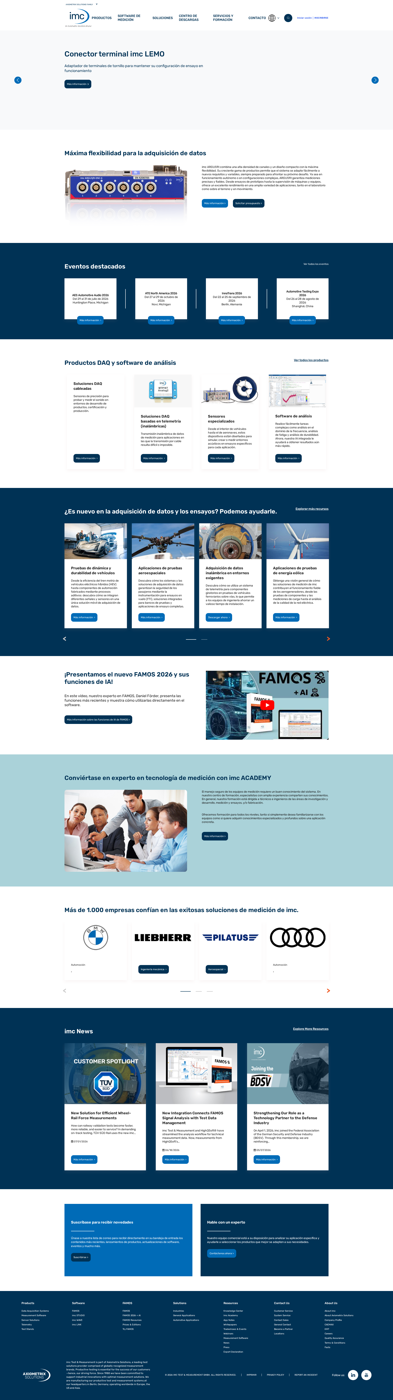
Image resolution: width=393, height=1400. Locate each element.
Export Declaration (233, 1352)
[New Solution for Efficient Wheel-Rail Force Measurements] (105, 1073)
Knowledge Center (233, 1311)
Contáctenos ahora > (222, 1253)
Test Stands (27, 1329)
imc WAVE (77, 1320)
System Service (282, 1315)
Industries (178, 1311)
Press (226, 1347)
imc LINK (76, 1324)
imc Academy (231, 1315)
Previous (64, 638)
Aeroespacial (216, 969)
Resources (231, 1303)
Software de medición (129, 18)
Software (78, 1303)
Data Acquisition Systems (35, 1311)
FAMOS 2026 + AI (132, 1315)
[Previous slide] (17, 80)
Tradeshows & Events (235, 1329)
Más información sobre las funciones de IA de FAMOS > (98, 719)
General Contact (282, 1324)
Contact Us (281, 1303)
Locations (279, 1333)
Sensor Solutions (30, 1320)
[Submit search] (288, 18)
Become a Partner (283, 1329)
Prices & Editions (132, 1324)
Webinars (228, 1333)
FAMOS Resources (132, 1320)
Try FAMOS (128, 1329)
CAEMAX (329, 1324)
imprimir (251, 1375)
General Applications (184, 1315)
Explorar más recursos (312, 509)
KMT (327, 1329)
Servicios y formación (223, 18)
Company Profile (333, 1320)
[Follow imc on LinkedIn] (353, 1375)
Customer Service (283, 1311)
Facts (327, 1347)
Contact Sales (281, 1320)
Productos (102, 18)
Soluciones (162, 18)
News (226, 1343)
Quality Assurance (334, 1338)
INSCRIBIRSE (321, 18)
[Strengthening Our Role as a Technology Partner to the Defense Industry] (288, 1073)
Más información (76, 84)
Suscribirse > (80, 1257)
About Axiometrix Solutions (339, 1315)
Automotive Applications (186, 1320)
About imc (330, 1311)
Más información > (215, 203)
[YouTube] (366, 1375)
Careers (329, 1333)
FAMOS (75, 1311)
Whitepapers (230, 1324)
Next (328, 638)
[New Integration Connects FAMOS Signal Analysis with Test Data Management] (196, 1073)
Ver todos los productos (311, 360)
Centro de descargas (189, 18)
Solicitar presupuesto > (248, 203)
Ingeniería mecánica (153, 969)
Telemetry (26, 1324)
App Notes (229, 1320)
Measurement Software (33, 1315)
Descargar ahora (219, 617)
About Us (331, 1303)
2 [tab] (204, 639)
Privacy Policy (275, 1375)
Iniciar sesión (304, 18)
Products (27, 1303)
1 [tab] (191, 639)
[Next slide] (375, 80)
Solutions (179, 1303)
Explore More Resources (311, 1029)
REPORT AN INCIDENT (306, 1375)
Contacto (257, 18)
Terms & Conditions (335, 1343)
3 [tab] (210, 991)
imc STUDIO (78, 1315)
